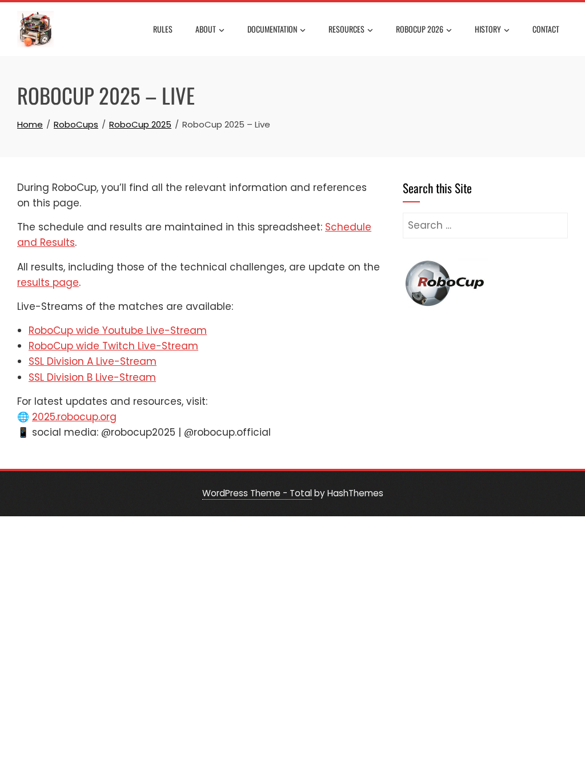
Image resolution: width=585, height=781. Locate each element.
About (205, 29)
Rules (163, 29)
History (488, 29)
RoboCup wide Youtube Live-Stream (118, 330)
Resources (346, 29)
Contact (545, 29)
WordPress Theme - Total (257, 493)
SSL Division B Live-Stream (92, 377)
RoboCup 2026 (419, 29)
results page (48, 282)
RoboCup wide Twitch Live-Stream (113, 346)
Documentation (272, 29)
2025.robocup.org (74, 417)
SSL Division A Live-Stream (93, 361)
